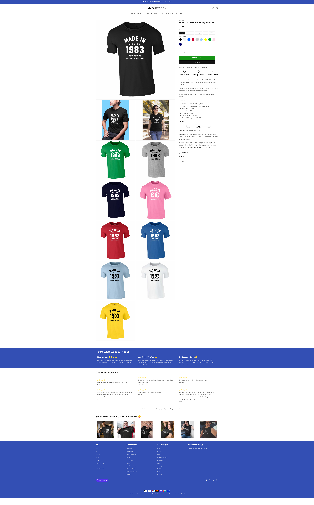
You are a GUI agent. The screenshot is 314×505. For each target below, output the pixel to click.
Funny (159, 451)
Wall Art (159, 474)
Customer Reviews (131, 454)
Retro (158, 463)
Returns (98, 457)
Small (182, 33)
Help (97, 448)
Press (128, 457)
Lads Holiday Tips (131, 471)
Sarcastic (160, 460)
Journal (128, 463)
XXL (211, 33)
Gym (158, 471)
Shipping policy (182, 493)
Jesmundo (134, 493)
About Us (129, 448)
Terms (97, 466)
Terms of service (173, 493)
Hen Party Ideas (131, 466)
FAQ (97, 451)
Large (198, 33)
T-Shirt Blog (129, 460)
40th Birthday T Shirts (196, 106)
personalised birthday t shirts (202, 147)
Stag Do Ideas (130, 468)
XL (205, 33)
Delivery (98, 454)
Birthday (159, 468)
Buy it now (196, 62)
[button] (97, 8)
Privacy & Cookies (101, 463)
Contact (98, 460)
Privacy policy (164, 493)
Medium (190, 33)
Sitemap (128, 474)
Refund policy (100, 468)
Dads (158, 454)
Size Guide (129, 451)
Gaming (159, 466)
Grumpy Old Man (162, 457)
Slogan (159, 448)
